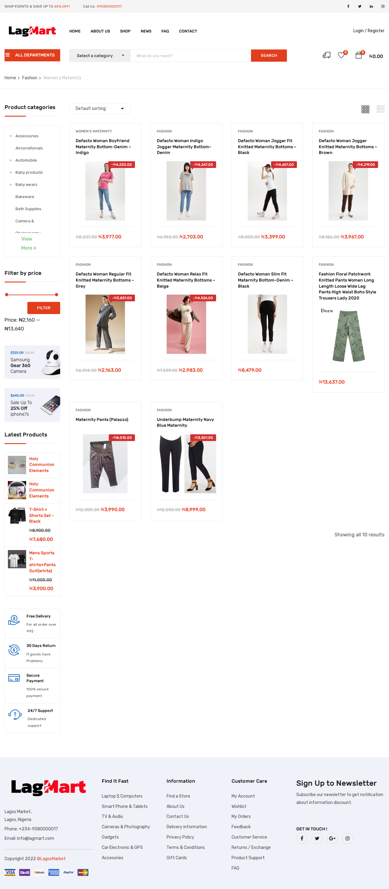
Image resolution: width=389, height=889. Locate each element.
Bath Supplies (28, 209)
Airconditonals (29, 148)
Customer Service (249, 837)
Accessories (27, 136)
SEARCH (269, 55)
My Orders (241, 816)
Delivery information (187, 826)
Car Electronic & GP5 (122, 847)
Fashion (29, 77)
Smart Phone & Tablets (125, 806)
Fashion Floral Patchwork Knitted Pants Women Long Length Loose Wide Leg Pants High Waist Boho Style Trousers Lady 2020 (347, 286)
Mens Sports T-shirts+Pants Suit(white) (42, 561)
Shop (125, 31)
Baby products (29, 172)
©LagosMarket (51, 858)
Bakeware (24, 196)
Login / (360, 30)
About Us (100, 31)
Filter (43, 308)
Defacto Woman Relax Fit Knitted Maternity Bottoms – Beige (186, 280)
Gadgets (110, 837)
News (146, 31)
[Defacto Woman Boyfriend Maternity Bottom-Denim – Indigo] (105, 166)
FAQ (165, 31)
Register (376, 30)
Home (75, 31)
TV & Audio (112, 816)
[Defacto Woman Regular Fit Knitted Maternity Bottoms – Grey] (105, 299)
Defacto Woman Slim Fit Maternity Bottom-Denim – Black (265, 280)
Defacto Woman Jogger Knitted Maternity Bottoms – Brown (348, 146)
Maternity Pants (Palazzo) (102, 419)
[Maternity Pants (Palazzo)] (105, 439)
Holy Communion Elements (41, 464)
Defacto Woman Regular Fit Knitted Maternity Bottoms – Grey (105, 280)
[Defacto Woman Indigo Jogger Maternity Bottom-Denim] (186, 166)
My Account (243, 796)
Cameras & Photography (126, 826)
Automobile (26, 160)
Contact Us (178, 816)
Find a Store (178, 796)
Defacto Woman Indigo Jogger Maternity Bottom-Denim (184, 146)
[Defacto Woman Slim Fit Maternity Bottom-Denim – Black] (267, 299)
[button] (359, 56)
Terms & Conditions (186, 847)
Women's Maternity (94, 131)
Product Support (248, 857)
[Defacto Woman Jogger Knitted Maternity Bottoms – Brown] (348, 166)
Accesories (112, 857)
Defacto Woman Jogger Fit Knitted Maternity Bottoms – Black (267, 146)
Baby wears (26, 184)
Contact (188, 31)
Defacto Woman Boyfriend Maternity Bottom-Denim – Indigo (103, 146)
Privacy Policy (180, 837)
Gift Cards (177, 857)
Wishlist (239, 806)
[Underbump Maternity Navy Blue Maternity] (186, 439)
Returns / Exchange (251, 847)
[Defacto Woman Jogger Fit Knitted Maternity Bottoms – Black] (267, 166)
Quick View (105, 211)
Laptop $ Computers (122, 796)
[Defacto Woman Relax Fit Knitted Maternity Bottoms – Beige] (186, 299)
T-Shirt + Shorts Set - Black (41, 515)
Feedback (241, 826)
